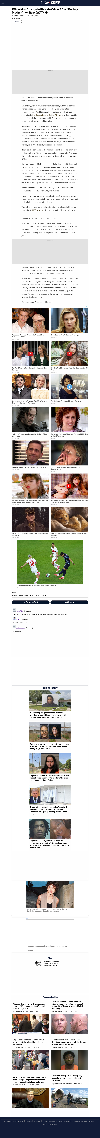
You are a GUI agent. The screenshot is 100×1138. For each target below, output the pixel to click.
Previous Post (32, 602)
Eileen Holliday (18, 1047)
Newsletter (37, 1121)
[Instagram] (37, 596)
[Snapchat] (43, 596)
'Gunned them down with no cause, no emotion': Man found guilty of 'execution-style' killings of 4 (30, 1006)
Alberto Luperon (18, 16)
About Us (20, 1121)
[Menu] (2, 3)
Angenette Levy (71, 1083)
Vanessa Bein (56, 1047)
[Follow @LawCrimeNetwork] (41, 596)
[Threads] (39, 596)
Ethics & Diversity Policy (79, 1121)
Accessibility (53, 1121)
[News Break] (45, 596)
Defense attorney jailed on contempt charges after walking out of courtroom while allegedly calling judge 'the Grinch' (49, 746)
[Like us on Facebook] (32, 596)
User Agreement (64, 1121)
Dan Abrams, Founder (50, 1124)
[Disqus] (50, 632)
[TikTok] (34, 596)
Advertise (28, 1121)
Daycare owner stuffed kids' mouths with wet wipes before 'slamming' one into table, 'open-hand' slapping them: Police (49, 778)
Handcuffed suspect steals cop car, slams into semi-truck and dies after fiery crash (67, 1078)
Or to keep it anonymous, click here (51, 964)
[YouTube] (30, 596)
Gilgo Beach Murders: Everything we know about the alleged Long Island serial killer (28, 1042)
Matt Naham (56, 1011)
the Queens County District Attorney (47, 115)
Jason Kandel (17, 1011)
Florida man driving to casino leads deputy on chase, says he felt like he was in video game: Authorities (69, 1042)
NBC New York (38, 210)
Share (17, 21)
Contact (91, 1121)
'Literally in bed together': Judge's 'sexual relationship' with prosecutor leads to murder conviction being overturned (30, 1079)
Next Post (68, 602)
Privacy (45, 1121)
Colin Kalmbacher (19, 1085)
